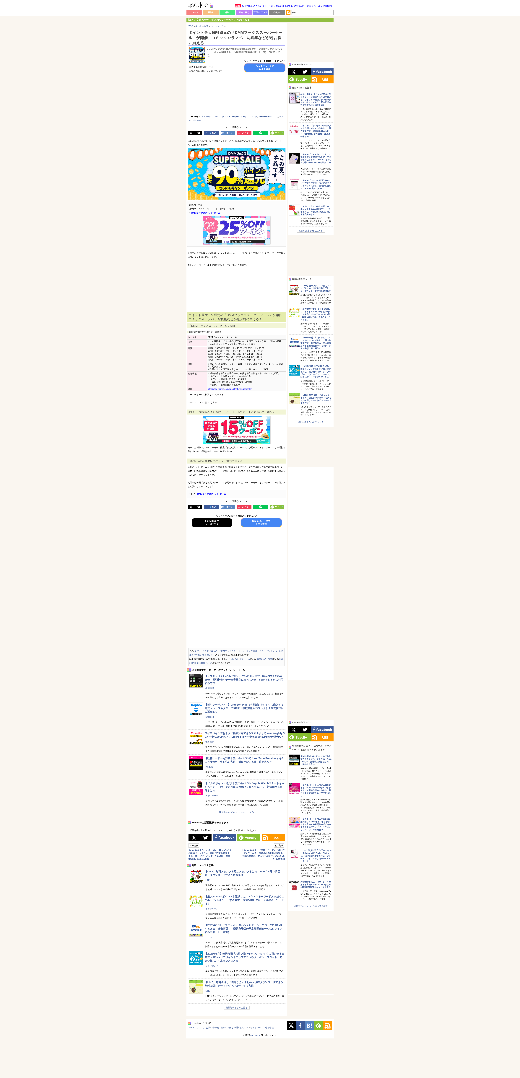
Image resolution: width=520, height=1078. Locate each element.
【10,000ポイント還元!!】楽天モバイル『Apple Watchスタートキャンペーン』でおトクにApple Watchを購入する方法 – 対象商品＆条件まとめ (244, 787)
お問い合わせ (212, 1027)
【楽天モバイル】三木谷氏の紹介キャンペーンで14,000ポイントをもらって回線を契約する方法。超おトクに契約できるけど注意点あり (315, 790)
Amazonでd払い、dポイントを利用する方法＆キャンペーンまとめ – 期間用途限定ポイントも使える (315, 884)
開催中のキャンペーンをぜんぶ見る (310, 906)
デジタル (277, 12)
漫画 (199, 120)
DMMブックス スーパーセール (227, 116)
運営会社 (269, 1027)
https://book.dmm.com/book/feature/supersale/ (229, 389)
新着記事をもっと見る (236, 1007)
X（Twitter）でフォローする (211, 522)
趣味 (227, 12)
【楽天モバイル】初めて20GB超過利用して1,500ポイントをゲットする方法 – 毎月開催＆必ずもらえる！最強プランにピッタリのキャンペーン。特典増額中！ (315, 824)
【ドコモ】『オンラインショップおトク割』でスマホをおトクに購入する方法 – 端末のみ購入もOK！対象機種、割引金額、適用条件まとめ (315, 131)
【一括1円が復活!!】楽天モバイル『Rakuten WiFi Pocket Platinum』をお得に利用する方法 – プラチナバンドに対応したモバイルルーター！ (315, 855)
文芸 (194, 120)
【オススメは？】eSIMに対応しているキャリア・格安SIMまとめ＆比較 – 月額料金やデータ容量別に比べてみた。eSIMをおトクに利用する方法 (244, 680)
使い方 (198, 26)
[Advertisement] (262, 94)
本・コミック (217, 26)
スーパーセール (265, 116)
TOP (190, 26)
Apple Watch (211, 795)
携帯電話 (209, 688)
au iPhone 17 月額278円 (254, 6)
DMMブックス (207, 116)
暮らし (211, 12)
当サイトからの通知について (235, 1027)
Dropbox (209, 717)
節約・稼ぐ (243, 12)
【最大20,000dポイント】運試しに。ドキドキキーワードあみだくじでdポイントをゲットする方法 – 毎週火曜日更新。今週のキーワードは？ (244, 900)
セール (208, 937)
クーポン (244, 116)
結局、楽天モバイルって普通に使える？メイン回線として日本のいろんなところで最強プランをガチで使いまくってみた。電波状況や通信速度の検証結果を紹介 (315, 99)
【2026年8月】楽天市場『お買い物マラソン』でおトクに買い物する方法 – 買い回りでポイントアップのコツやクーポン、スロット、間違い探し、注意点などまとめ (244, 957)
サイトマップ (256, 1027)
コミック (253, 116)
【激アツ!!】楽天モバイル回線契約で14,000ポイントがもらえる (218, 19)
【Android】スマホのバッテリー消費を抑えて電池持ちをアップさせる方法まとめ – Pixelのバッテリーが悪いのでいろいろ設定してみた (316, 159)
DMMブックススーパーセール (205, 213)
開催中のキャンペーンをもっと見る (236, 812)
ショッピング (211, 966)
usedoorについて (196, 1027)
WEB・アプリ (260, 12)
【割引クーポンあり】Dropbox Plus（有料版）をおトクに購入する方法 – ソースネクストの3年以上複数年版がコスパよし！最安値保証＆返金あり (244, 708)
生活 (206, 26)
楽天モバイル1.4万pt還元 (319, 6)
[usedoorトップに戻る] (200, 5)
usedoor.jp (255, 1035)
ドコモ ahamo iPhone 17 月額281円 (286, 6)
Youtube (209, 767)
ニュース (194, 12)
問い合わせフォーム (240, 659)
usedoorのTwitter (264, 659)
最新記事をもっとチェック (311, 422)
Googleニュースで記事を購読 (265, 67)
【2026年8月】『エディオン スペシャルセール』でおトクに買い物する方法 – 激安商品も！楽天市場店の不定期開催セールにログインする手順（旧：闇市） (243, 929)
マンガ (275, 116)
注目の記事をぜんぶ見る (311, 230)
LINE (207, 880)
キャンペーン (211, 909)
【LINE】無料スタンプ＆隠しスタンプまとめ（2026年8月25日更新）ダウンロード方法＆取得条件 (316, 288)
